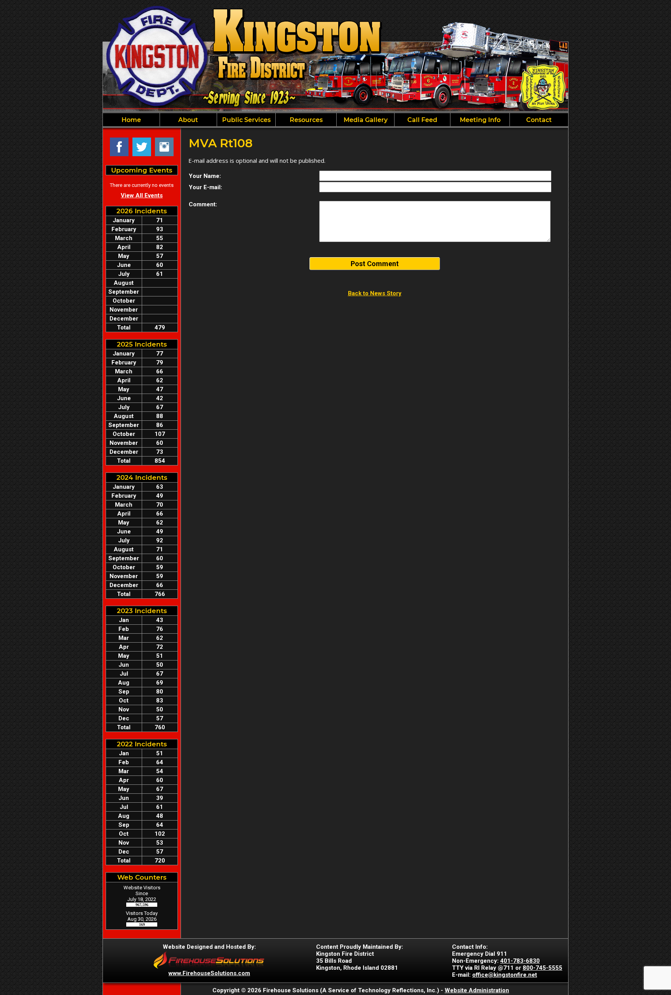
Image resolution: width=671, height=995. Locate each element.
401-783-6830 (520, 960)
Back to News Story (375, 293)
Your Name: (205, 176)
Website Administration (477, 990)
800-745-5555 (542, 967)
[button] (188, 119)
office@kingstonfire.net (504, 974)
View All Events (142, 195)
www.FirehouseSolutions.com (209, 973)
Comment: (203, 204)
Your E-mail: (205, 187)
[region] (335, 119)
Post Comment (375, 264)
